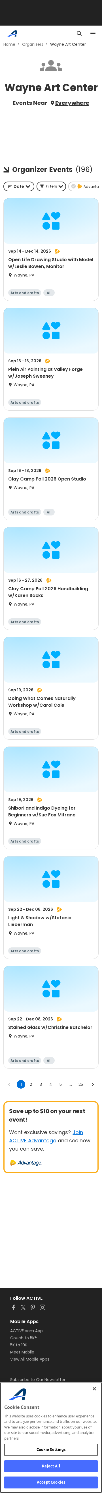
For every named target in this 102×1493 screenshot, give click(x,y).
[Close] (94, 1388)
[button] (51, 186)
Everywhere (72, 103)
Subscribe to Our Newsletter (37, 1379)
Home (9, 44)
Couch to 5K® (23, 1338)
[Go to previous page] (9, 1084)
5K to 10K (18, 1345)
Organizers (32, 44)
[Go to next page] (92, 1084)
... (70, 1084)
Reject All (51, 1466)
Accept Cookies (51, 1482)
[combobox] (18, 186)
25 (80, 1084)
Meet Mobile (22, 1352)
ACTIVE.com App (26, 1331)
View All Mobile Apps (29, 1359)
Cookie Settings (51, 1449)
